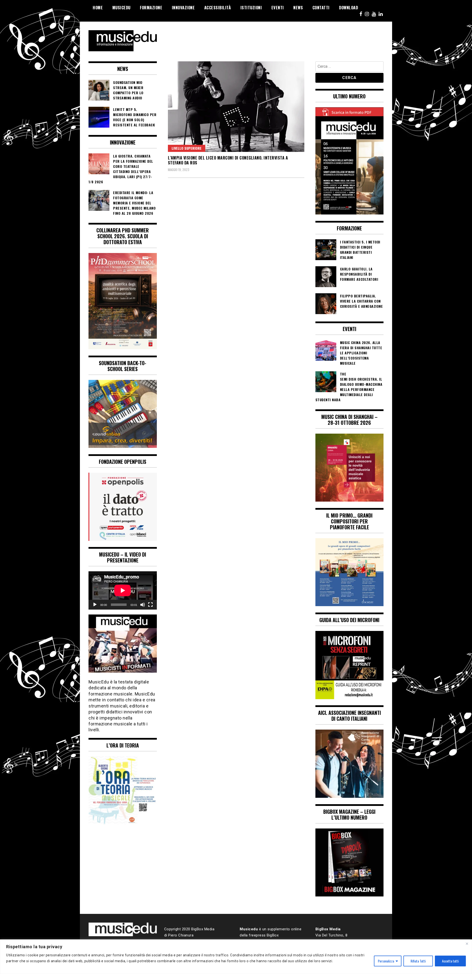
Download (348, 8)
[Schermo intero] (150, 604)
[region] (236, 956)
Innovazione (183, 8)
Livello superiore (187, 148)
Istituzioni (251, 8)
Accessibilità (217, 8)
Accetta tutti (450, 960)
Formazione (151, 8)
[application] (122, 590)
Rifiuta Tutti (418, 960)
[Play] (94, 604)
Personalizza (386, 960)
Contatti (321, 8)
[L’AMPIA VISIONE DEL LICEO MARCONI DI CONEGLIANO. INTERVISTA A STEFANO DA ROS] (236, 106)
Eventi (277, 8)
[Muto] (142, 604)
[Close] (467, 944)
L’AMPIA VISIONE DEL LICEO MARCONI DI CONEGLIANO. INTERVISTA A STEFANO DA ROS (228, 160)
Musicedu (121, 8)
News (298, 8)
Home (98, 8)
